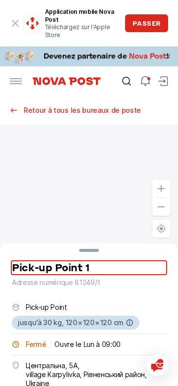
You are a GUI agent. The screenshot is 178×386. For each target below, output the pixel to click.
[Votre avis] (157, 365)
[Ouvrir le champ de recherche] (127, 81)
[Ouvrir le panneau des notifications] (145, 81)
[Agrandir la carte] (161, 188)
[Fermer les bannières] (168, 56)
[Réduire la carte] (161, 207)
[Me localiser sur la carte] (161, 229)
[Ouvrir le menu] (16, 81)
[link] (89, 56)
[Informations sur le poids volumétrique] (130, 323)
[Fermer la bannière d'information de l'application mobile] (15, 23)
